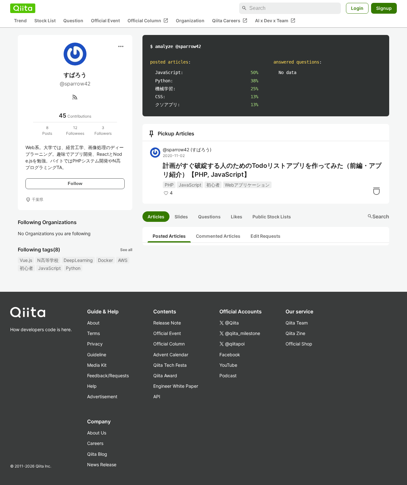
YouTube (228, 365)
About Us (96, 432)
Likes (236, 216)
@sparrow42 (187, 149)
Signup (384, 8)
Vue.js (26, 260)
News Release (101, 464)
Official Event (105, 21)
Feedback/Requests (108, 375)
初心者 (26, 268)
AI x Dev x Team (275, 20)
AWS (123, 260)
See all (126, 249)
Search (378, 216)
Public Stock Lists (271, 216)
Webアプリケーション (247, 185)
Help (92, 386)
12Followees (75, 130)
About (93, 322)
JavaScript (49, 268)
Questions (209, 216)
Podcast (228, 375)
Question (73, 21)
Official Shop (299, 343)
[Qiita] (22, 8)
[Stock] (376, 191)
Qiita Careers (229, 20)
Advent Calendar (170, 354)
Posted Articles (169, 236)
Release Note (167, 322)
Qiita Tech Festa (170, 365)
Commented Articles (218, 236)
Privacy (95, 343)
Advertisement (102, 396)
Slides (181, 216)
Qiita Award (165, 375)
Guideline (96, 354)
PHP (169, 185)
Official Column (148, 20)
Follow (75, 183)
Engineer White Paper (175, 386)
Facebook (229, 354)
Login (357, 8)
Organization (190, 21)
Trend (20, 21)
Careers (95, 443)
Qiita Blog (97, 454)
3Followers (103, 130)
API (156, 396)
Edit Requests (265, 236)
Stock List (45, 21)
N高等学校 (48, 260)
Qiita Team (297, 322)
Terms (93, 333)
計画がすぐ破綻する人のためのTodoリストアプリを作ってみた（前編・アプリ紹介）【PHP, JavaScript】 (272, 170)
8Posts (47, 130)
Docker (105, 260)
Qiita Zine (295, 333)
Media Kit (97, 365)
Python (73, 268)
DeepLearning (78, 260)
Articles (156, 216)
